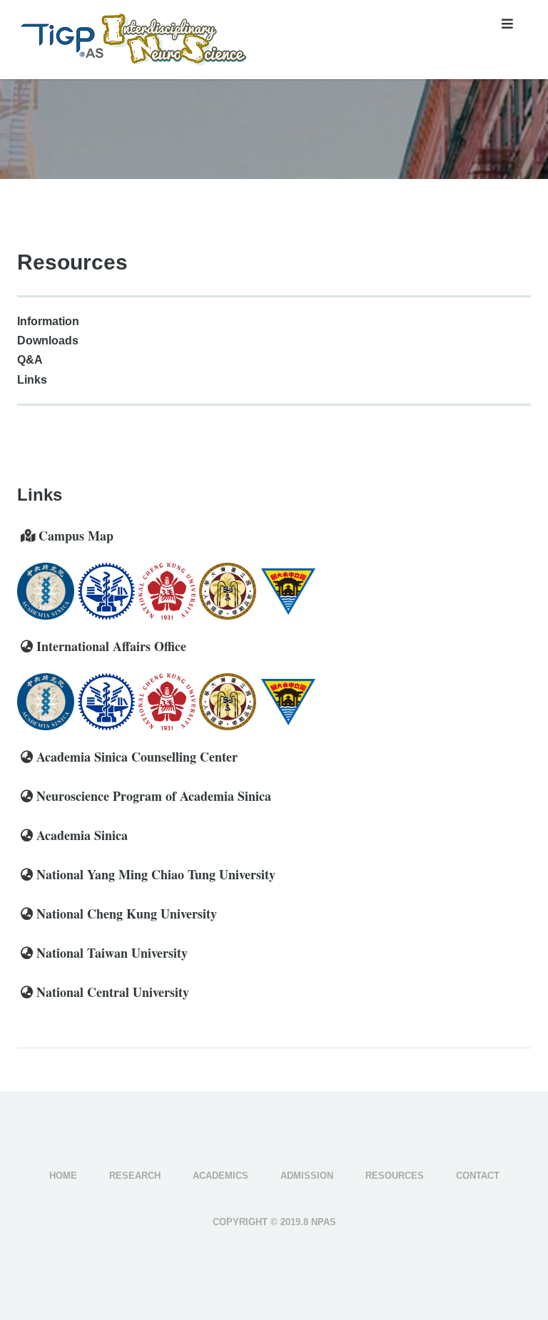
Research (135, 1175)
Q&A (30, 360)
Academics (220, 1175)
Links (32, 380)
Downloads (47, 340)
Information (48, 321)
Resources (394, 1175)
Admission (306, 1175)
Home (63, 1175)
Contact (477, 1175)
